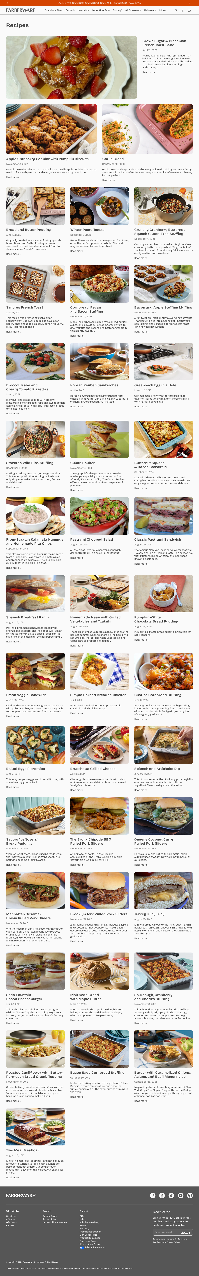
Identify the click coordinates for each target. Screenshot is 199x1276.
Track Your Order (88, 1241)
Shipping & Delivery (89, 1222)
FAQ (82, 1216)
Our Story (11, 1216)
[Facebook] (162, 1195)
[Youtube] (180, 1195)
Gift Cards (11, 1222)
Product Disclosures (90, 1238)
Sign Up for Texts (88, 1235)
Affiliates (10, 1219)
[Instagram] (152, 1195)
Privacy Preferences (95, 1247)
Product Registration (90, 1231)
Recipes (10, 1225)
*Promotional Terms (90, 1244)
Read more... (149, 72)
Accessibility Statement (55, 1222)
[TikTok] (171, 1195)
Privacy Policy (50, 1216)
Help (82, 1219)
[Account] (182, 10)
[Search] (176, 10)
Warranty (84, 1228)
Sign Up (185, 1232)
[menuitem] (162, 10)
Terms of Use (49, 1219)
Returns (84, 1225)
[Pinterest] (190, 1195)
